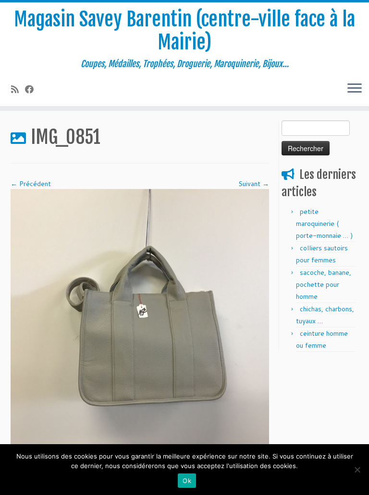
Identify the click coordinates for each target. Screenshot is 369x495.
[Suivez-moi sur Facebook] (32, 89)
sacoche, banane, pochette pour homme (323, 284)
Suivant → (253, 184)
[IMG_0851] (140, 317)
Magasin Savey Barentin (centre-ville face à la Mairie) (184, 31)
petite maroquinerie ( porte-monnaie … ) (324, 223)
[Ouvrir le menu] (354, 89)
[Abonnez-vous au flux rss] (18, 89)
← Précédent (31, 184)
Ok (187, 480)
